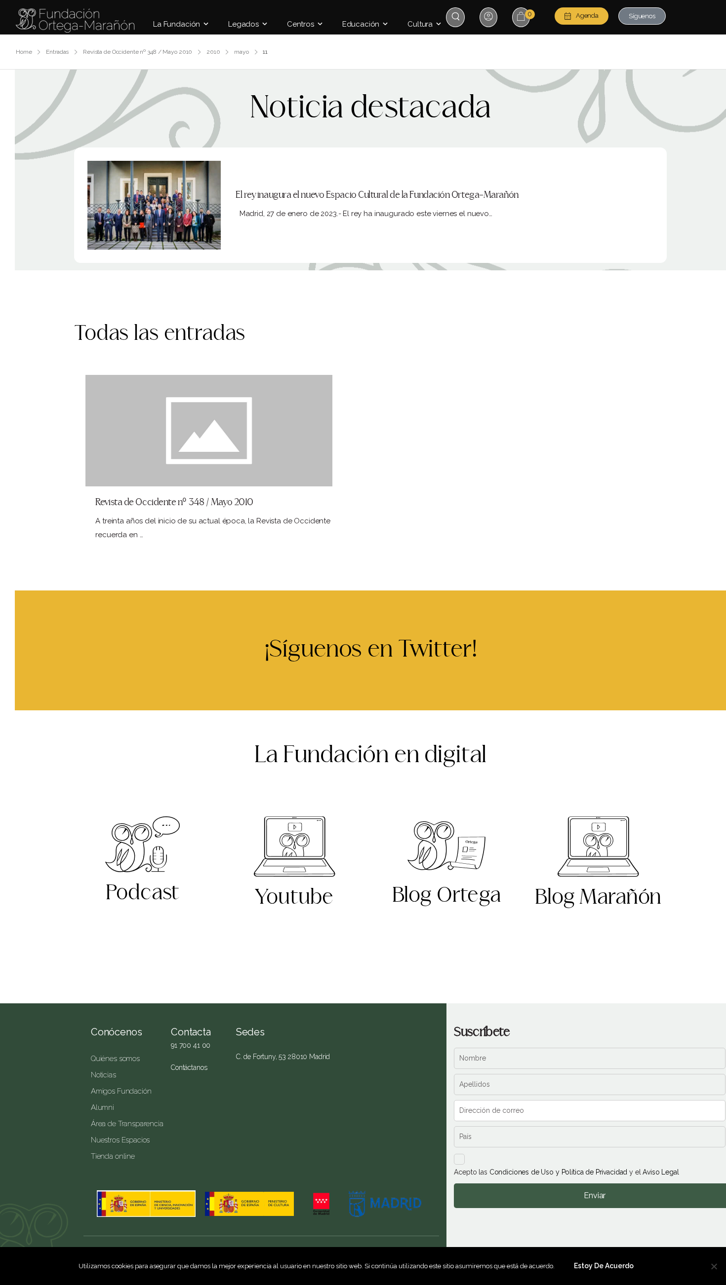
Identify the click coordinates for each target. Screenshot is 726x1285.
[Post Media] (154, 205)
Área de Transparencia (123, 1123)
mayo (241, 51)
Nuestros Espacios (120, 1140)
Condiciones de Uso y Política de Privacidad (558, 1172)
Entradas (57, 51)
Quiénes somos (115, 1058)
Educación (361, 24)
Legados (243, 24)
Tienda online (113, 1156)
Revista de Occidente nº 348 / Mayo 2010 (137, 51)
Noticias (103, 1074)
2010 (213, 51)
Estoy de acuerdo (604, 1266)
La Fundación (176, 24)
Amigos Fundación (121, 1091)
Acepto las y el (566, 1172)
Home (24, 51)
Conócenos (116, 1032)
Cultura (420, 24)
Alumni (102, 1107)
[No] (714, 1266)
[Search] (456, 16)
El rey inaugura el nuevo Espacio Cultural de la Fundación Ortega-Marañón (377, 195)
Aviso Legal (661, 1172)
